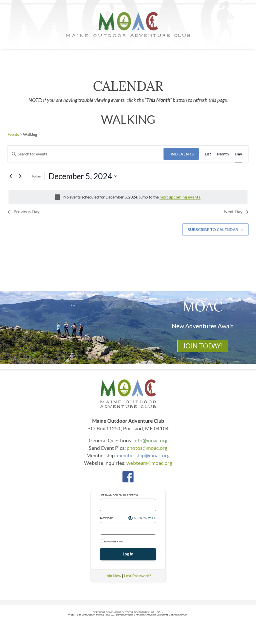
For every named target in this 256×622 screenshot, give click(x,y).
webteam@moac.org (149, 463)
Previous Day (27, 211)
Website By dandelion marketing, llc (91, 614)
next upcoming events (180, 196)
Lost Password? (137, 575)
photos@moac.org (147, 448)
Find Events (181, 153)
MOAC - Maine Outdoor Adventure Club (128, 24)
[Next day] (20, 176)
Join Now (113, 575)
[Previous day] (11, 176)
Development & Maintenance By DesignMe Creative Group (152, 614)
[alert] (128, 197)
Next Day (233, 211)
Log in (159, 612)
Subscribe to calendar (213, 229)
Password (106, 518)
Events (13, 134)
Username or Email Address (119, 495)
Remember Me (113, 541)
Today (36, 176)
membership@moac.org (143, 455)
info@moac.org (150, 440)
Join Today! (202, 346)
